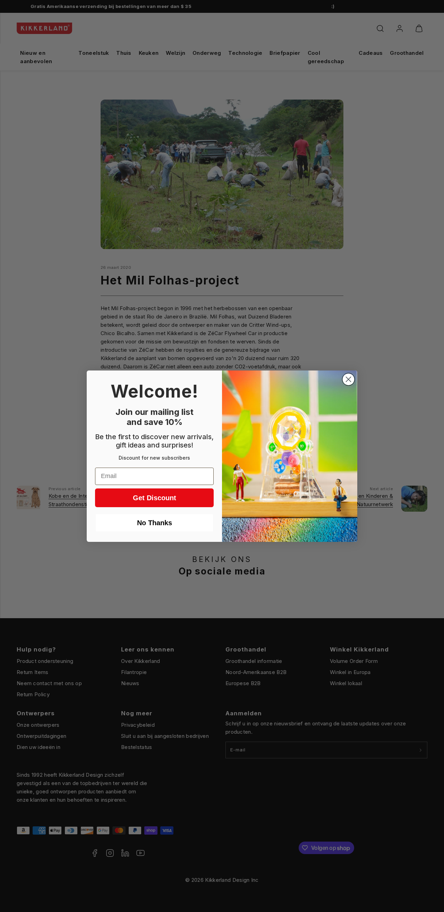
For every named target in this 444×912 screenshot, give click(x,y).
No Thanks (154, 523)
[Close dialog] (348, 379)
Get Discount (154, 498)
